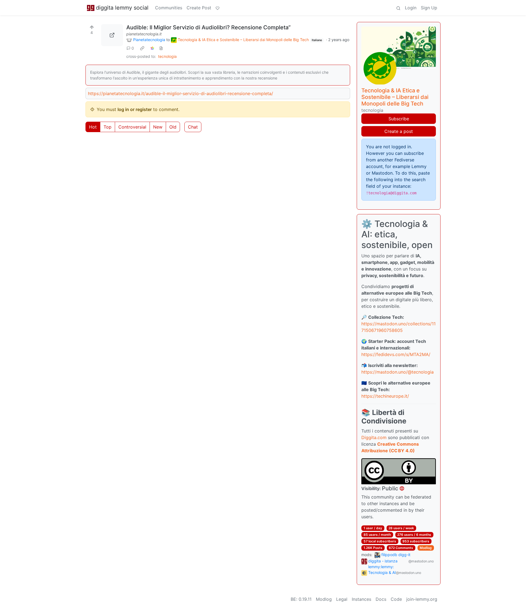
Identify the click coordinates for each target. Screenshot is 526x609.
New (157, 127)
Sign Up (429, 7)
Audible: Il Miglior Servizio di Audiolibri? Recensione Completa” (208, 27)
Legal (341, 599)
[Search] (398, 7)
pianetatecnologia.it (144, 34)
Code (396, 599)
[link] (142, 48)
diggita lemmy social (122, 7)
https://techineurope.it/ (385, 396)
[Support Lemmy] (217, 7)
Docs (381, 599)
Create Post (199, 7)
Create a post (398, 131)
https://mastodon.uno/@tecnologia (397, 372)
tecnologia (167, 56)
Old (172, 127)
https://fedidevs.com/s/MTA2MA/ (395, 354)
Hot (93, 127)
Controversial (132, 127)
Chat (193, 127)
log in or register (135, 109)
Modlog (426, 548)
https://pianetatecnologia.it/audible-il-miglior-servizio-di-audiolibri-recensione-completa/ (180, 93)
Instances (361, 599)
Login (410, 7)
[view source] (161, 48)
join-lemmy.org (421, 599)
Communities (168, 7)
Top (108, 127)
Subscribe (398, 118)
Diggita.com (374, 437)
